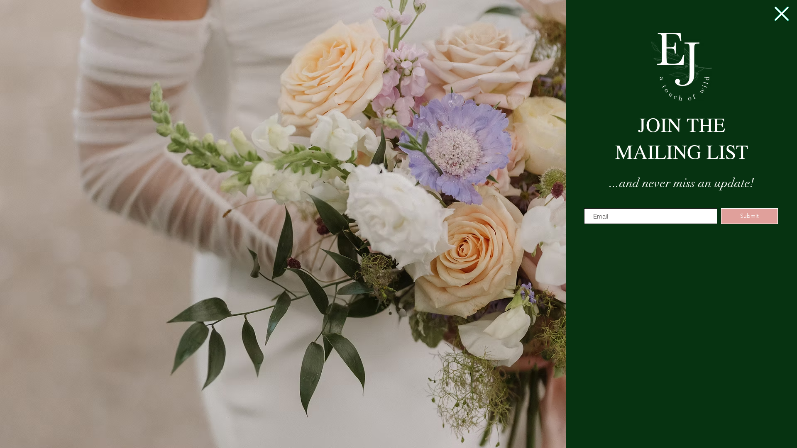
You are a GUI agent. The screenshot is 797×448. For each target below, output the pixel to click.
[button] (782, 14)
